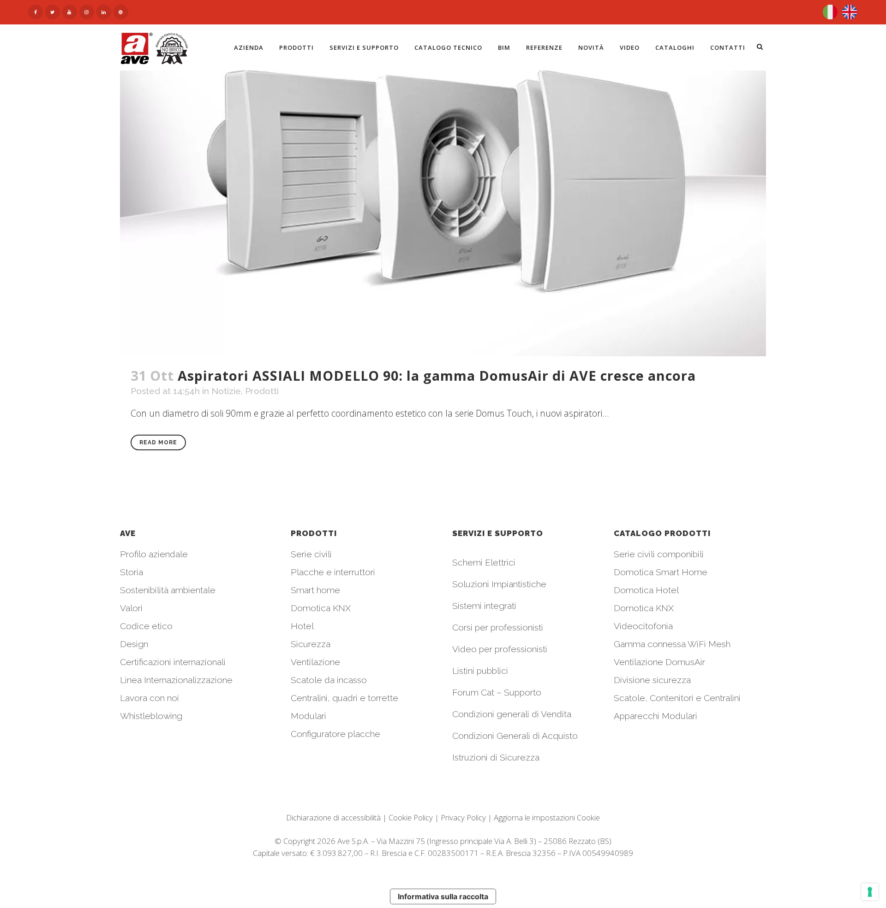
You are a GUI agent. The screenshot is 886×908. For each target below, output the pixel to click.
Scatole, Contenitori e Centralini (677, 698)
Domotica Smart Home (660, 572)
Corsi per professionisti (497, 627)
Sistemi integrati (484, 606)
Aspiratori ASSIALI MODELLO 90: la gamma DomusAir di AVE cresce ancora (437, 375)
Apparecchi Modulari (655, 716)
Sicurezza (310, 644)
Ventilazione (315, 662)
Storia (131, 572)
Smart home (315, 590)
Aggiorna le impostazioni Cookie (547, 817)
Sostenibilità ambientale (168, 590)
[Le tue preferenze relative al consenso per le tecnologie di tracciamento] (870, 892)
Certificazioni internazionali (173, 662)
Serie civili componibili (659, 554)
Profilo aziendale (154, 554)
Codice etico (146, 626)
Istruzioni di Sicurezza (495, 757)
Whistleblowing (151, 716)
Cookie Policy (411, 817)
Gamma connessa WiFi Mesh (672, 644)
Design (134, 644)
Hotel (302, 626)
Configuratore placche (335, 734)
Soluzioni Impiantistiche (499, 584)
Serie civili (311, 554)
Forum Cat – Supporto (496, 692)
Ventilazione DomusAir (659, 662)
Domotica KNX (321, 608)
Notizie (226, 391)
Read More (158, 442)
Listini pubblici (480, 671)
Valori (131, 608)
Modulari (308, 716)
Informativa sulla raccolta (443, 896)
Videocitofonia (643, 626)
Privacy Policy (463, 817)
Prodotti (262, 391)
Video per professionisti (499, 649)
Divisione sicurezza (652, 680)
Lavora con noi (149, 698)
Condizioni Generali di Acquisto (515, 736)
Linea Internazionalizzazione (176, 680)
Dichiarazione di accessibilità (333, 817)
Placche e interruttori (333, 572)
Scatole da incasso (329, 680)
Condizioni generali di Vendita (511, 714)
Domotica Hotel (646, 590)
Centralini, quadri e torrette (344, 698)
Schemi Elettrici (483, 562)
